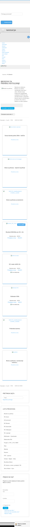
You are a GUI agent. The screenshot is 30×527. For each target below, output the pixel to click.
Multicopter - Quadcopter (10, 436)
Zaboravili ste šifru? (9, 510)
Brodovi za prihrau (8, 413)
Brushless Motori (8, 462)
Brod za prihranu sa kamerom (14, 200)
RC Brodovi (7, 423)
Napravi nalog (7, 513)
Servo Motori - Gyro (9, 468)
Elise (5, 446)
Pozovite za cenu (14, 139)
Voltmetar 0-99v (14, 296)
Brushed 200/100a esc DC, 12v (15, 232)
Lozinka (4, 498)
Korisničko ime (4, 490)
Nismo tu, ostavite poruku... (22, 524)
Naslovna (4, 74)
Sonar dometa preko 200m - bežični (15, 135)
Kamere (6, 452)
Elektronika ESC (8, 439)
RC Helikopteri (7, 429)
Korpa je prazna (8, 22)
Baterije (6, 449)
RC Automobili (7, 426)
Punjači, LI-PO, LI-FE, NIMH (11, 442)
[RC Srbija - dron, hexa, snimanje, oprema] (14, 6)
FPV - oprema (7, 455)
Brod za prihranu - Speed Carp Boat (15, 167)
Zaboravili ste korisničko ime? (11, 512)
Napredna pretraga (7, 399)
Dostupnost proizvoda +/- (7, 114)
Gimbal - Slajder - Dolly (10, 458)
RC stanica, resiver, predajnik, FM (12, 465)
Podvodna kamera (15, 328)
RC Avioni (6, 417)
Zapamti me (7, 505)
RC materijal (7, 433)
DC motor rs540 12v (14, 264)
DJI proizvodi (7, 420)
